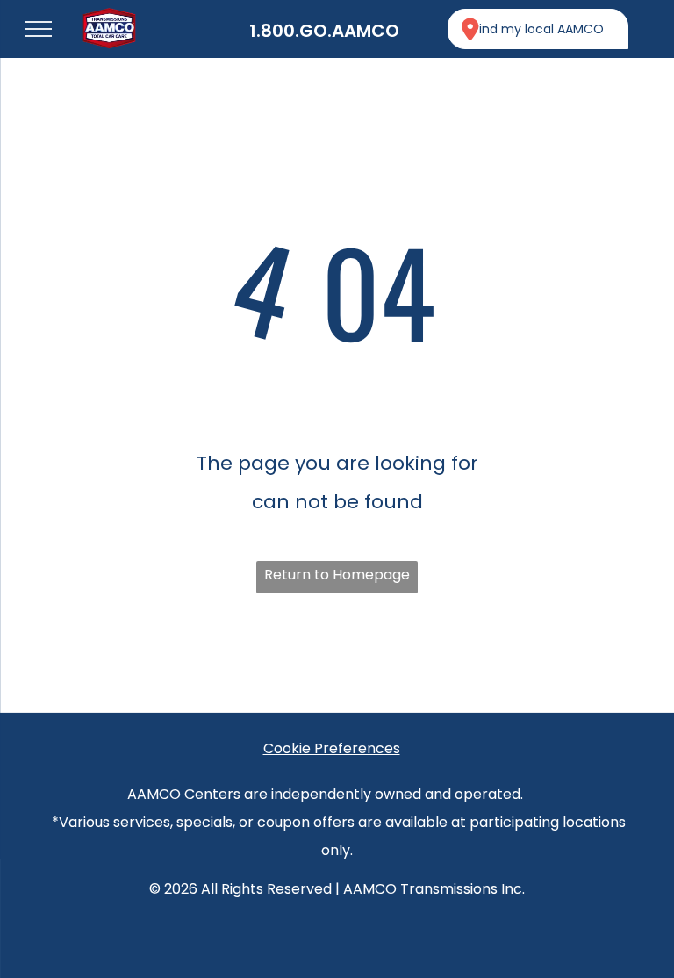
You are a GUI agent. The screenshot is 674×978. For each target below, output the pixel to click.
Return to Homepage (337, 575)
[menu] (38, 29)
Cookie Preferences (331, 748)
